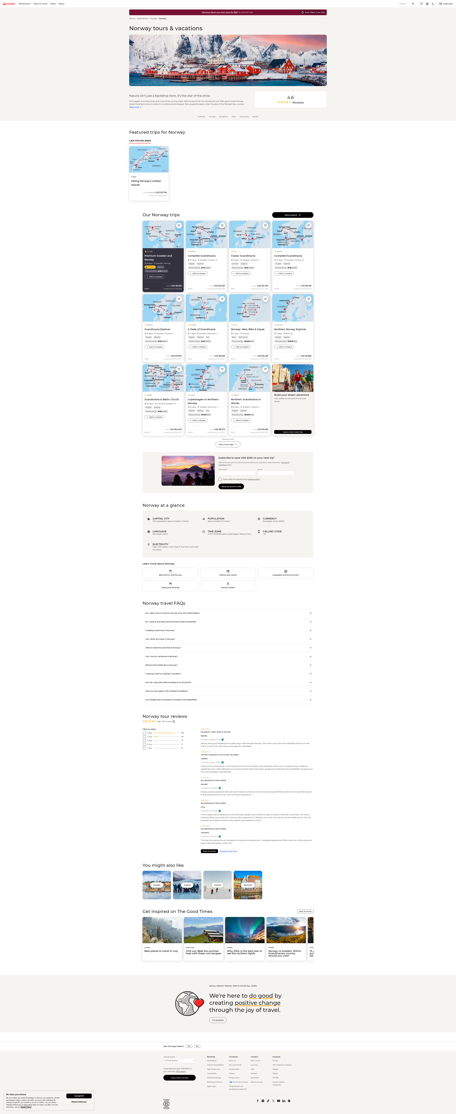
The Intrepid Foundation (282, 1065)
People (275, 1069)
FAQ (252, 1069)
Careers (232, 1073)
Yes (189, 1046)
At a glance (223, 117)
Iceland (187, 885)
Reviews (254, 1073)
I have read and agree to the (241, 479)
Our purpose (218, 1020)
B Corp (275, 1061)
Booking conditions (214, 1082)
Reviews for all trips (228, 851)
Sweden (156, 885)
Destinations (25, 4)
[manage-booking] (427, 4)
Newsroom (255, 1078)
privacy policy (254, 479)
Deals (53, 4)
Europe (153, 18)
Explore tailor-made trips (293, 432)
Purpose (276, 1057)
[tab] (140, 140)
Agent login (211, 1086)
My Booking (211, 1061)
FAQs (234, 117)
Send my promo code (231, 486)
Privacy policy (234, 1078)
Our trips (212, 117)
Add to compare (155, 277)
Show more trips (226, 444)
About (61, 4)
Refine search (291, 215)
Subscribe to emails (179, 1078)
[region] (49, 1100)
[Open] (173, 721)
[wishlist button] (179, 225)
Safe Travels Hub (213, 1069)
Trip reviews (244, 117)
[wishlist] (421, 4)
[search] (404, 3)
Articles (255, 117)
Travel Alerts (211, 1073)
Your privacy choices (240, 1082)
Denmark (248, 885)
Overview (201, 117)
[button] (179, 225)
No (197, 1046)
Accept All (79, 1096)
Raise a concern (257, 1082)
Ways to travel (40, 4)
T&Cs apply (181, 1071)
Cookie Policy (26, 1107)
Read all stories (305, 911)
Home (132, 18)
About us (232, 1061)
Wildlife (276, 1078)
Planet (275, 1073)
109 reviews (298, 102)
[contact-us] (433, 4)
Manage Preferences (79, 1102)
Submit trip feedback (215, 1065)
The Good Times (235, 1065)
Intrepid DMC (234, 1069)
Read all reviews (209, 851)
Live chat (254, 1065)
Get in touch (255, 1061)
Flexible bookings (214, 1078)
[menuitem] (9, 3)
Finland (217, 885)
